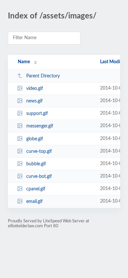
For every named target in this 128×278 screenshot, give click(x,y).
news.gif (34, 101)
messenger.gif (39, 126)
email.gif (34, 201)
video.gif (34, 88)
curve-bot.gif (39, 176)
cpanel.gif (35, 189)
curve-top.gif (39, 151)
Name (24, 62)
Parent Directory (43, 76)
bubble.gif (36, 164)
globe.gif (34, 139)
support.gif (37, 113)
